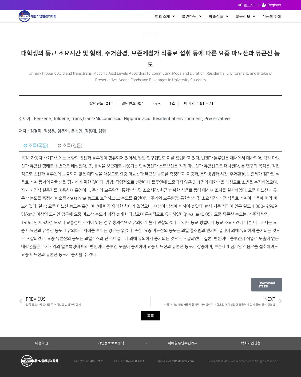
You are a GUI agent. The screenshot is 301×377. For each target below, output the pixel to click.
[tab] (36, 146)
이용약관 (41, 343)
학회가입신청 (251, 343)
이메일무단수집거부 (183, 343)
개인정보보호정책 (111, 343)
